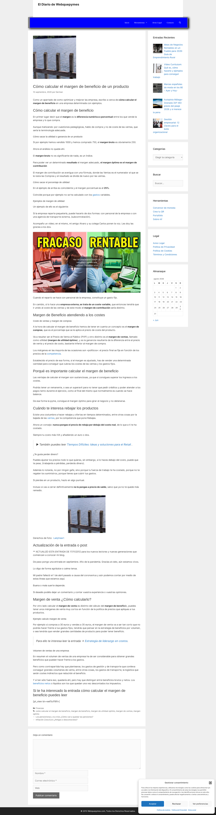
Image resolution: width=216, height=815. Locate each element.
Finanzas (40, 708)
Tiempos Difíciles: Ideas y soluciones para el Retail (99, 444)
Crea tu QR (158, 211)
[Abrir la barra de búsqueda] (180, 22)
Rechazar (176, 804)
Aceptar (152, 804)
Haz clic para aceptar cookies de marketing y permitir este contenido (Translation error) (86, 262)
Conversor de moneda (164, 208)
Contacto (170, 23)
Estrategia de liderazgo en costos (106, 641)
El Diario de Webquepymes (58, 4)
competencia (54, 353)
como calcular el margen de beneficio (53, 711)
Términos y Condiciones (165, 254)
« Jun (155, 320)
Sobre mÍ (157, 219)
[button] (210, 782)
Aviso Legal (192, 810)
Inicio (127, 23)
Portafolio (158, 215)
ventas (50, 418)
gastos (96, 194)
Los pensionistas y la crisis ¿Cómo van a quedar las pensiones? (64, 717)
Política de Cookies (163, 810)
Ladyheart (58, 538)
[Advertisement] (153, 8)
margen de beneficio (80, 711)
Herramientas (139, 23)
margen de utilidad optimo (103, 711)
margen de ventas (124, 711)
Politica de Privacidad (179, 810)
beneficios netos (41, 683)
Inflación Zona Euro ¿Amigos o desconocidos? (57, 720)
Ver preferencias (200, 804)
